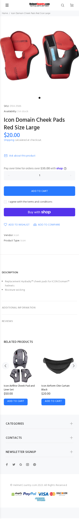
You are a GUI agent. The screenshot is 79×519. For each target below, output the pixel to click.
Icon (16, 235)
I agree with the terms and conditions (30, 202)
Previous (5, 365)
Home (5, 13)
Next (73, 365)
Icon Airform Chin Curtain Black (55, 388)
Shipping (9, 140)
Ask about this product (22, 156)
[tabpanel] (39, 55)
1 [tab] (39, 98)
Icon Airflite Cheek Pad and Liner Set (19, 388)
